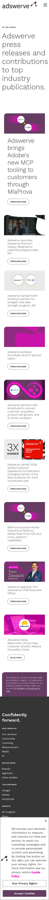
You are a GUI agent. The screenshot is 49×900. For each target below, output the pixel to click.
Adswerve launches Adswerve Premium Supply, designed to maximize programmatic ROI (22, 247)
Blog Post (16, 658)
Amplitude (8, 799)
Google (6, 790)
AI (3, 755)
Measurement (10, 747)
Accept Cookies (24, 893)
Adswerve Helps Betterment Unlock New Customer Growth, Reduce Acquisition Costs (24, 644)
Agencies (7, 773)
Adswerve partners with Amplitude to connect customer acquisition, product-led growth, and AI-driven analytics (23, 411)
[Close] (46, 821)
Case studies (9, 777)
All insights (8, 812)
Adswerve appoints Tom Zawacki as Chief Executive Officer (24, 590)
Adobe (5, 794)
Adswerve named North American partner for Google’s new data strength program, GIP (22, 300)
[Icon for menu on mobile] (45, 5)
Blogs (5, 816)
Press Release (18, 202)
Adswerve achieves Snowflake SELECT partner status (24, 355)
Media (5, 751)
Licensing (7, 742)
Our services (9, 734)
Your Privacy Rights (24, 883)
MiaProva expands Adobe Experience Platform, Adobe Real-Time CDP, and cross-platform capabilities (24, 534)
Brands (6, 768)
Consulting (8, 738)
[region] (24, 858)
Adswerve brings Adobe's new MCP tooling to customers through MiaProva (22, 166)
